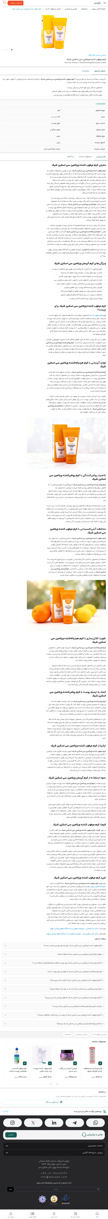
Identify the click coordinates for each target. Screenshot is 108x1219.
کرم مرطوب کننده (96, 315)
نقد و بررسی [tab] (101, 156)
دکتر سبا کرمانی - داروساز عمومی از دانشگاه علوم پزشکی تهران (74, 928)
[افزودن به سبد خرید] (100, 1063)
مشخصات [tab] (85, 71)
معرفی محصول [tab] (100, 71)
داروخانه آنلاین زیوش (98, 886)
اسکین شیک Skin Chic (97, 55)
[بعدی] (50, 1084)
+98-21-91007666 (54, 1173)
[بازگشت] (104, 3)
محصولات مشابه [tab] (85, 156)
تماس (11, 1134)
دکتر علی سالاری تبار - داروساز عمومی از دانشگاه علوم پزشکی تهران (72, 933)
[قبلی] (57, 1084)
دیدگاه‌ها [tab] (70, 156)
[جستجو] (4, 3)
